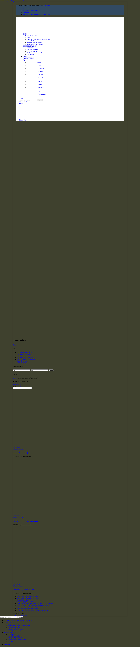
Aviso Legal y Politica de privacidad (27, 598)
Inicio (15, 378)
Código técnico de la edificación (36, 53)
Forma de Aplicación (33, 49)
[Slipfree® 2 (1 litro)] (41, 445)
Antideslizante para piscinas (35, 44)
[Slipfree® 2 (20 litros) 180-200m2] (41, 514)
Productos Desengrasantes (24, 354)
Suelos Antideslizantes (33, 41)
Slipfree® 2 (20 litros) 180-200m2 (26, 521)
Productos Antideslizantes (24, 352)
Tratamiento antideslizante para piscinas (28, 607)
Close (14, 345)
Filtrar (51, 370)
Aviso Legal (16, 615)
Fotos (28, 37)
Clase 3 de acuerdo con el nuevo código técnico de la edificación (36, 603)
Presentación (30, 48)
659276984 (47, 5)
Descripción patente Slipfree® (26, 602)
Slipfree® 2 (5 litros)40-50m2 (24, 590)
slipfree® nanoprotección (34, 42)
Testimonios (30, 54)
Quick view (16, 447)
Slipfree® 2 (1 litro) (20, 453)
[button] (18, 449)
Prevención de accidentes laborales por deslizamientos (33, 610)
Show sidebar (17, 384)
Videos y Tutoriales (32, 51)
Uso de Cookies (25, 615)
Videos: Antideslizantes (15, 638)
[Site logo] (28, 31)
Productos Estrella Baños (24, 356)
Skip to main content (17, 1)
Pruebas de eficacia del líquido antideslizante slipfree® (33, 605)
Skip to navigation (5, 1)
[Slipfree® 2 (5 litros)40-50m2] (41, 582)
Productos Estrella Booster (25, 357)
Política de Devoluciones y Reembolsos (28, 596)
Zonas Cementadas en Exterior (26, 359)
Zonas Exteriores (22, 361)
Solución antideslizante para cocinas (27, 608)
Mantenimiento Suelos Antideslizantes (38, 39)
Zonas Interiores (21, 363)
